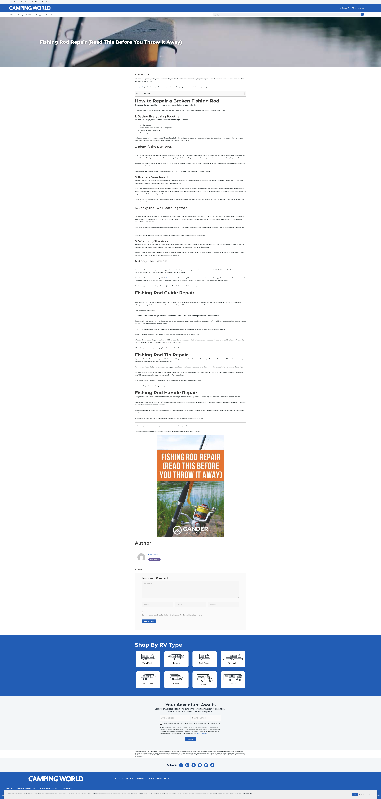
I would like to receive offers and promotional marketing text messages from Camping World (191, 723)
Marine (58, 15)
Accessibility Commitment (26, 788)
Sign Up (190, 739)
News (67, 15)
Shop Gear (24, 2)
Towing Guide (161, 779)
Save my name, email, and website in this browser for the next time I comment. (172, 615)
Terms (198, 733)
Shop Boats (45, 2)
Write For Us (67, 788)
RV (11, 15)
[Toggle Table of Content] (242, 93)
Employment (149, 779)
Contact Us (8, 788)
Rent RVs (35, 2)
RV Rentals (130, 779)
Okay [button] (355, 794)
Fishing (140, 569)
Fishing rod (139, 87)
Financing (140, 779)
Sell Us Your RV (119, 779)
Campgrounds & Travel (44, 15)
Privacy (204, 733)
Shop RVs (14, 2)
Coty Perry (153, 554)
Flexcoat (169, 278)
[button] (365, 794)
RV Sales (170, 779)
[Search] (362, 14)
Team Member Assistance (49, 788)
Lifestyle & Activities (25, 15)
